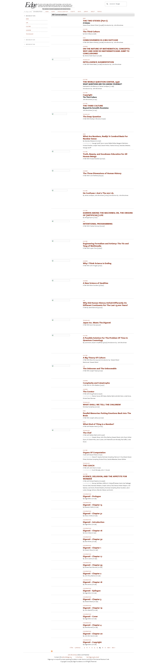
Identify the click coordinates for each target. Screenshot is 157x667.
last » (113, 647)
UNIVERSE (85, 46)
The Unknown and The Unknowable (99, 368)
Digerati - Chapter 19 (92, 607)
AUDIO (53, 11)
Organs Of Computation (94, 452)
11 (89, 647)
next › (108, 647)
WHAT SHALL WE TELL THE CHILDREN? (102, 404)
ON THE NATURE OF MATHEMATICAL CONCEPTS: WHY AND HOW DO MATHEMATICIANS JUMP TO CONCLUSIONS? (106, 51)
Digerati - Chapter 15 (92, 504)
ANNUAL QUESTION (63, 11)
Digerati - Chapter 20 (93, 633)
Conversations (87, 494)
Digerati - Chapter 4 (92, 625)
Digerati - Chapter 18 (92, 582)
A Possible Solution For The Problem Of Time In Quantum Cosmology (105, 339)
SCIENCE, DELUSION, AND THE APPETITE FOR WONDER (105, 477)
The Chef (87, 432)
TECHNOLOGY (86, 60)
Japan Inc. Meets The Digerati (97, 322)
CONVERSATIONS (37, 11)
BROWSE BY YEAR (30, 40)
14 (97, 647)
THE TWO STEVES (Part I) (95, 20)
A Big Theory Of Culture (94, 357)
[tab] (36, 15)
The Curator (88, 391)
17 (105, 647)
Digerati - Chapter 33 (92, 564)
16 (102, 647)
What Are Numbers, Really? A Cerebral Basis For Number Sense (105, 137)
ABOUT (93, 11)
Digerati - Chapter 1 (92, 547)
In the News (79, 657)
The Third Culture (91, 31)
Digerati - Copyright (92, 642)
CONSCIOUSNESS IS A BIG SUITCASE (100, 40)
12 (92, 647)
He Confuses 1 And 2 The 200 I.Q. (98, 193)
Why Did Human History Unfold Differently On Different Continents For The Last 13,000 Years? (105, 304)
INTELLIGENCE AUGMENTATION (98, 62)
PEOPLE (99, 11)
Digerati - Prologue (92, 496)
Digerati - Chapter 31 (92, 513)
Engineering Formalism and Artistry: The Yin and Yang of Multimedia (106, 244)
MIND (84, 18)
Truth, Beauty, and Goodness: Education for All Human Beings (105, 155)
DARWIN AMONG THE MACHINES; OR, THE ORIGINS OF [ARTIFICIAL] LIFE (108, 214)
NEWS (79, 11)
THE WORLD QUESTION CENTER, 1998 (101, 81)
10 (87, 647)
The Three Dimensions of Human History (102, 173)
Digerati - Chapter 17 (92, 556)
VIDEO (47, 11)
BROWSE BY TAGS (30, 44)
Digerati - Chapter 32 (92, 539)
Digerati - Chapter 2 (92, 573)
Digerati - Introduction (93, 522)
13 (94, 647)
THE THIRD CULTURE (93, 105)
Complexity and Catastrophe (96, 382)
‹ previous (77, 647)
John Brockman (72, 655)
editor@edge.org (67, 657)
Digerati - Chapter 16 (92, 530)
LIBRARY (86, 11)
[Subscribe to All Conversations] (51, 651)
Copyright (87, 94)
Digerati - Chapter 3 (92, 599)
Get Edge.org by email (92, 657)
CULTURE (85, 29)
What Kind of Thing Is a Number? (98, 424)
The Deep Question (92, 116)
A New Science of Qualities (95, 283)
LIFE (84, 221)
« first (71, 647)
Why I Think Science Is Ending (97, 263)
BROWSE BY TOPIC (30, 16)
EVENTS (73, 11)
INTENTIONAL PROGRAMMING (98, 223)
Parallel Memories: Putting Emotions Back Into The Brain (107, 414)
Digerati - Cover (90, 616)
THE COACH (88, 465)
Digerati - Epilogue (91, 590)
